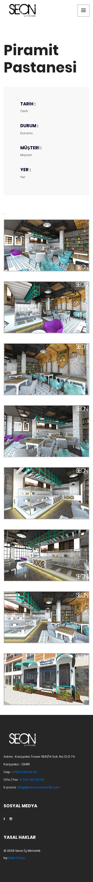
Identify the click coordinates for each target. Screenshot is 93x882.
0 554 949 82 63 (24, 772)
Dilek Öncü (16, 858)
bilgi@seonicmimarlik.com (39, 787)
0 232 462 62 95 (32, 779)
